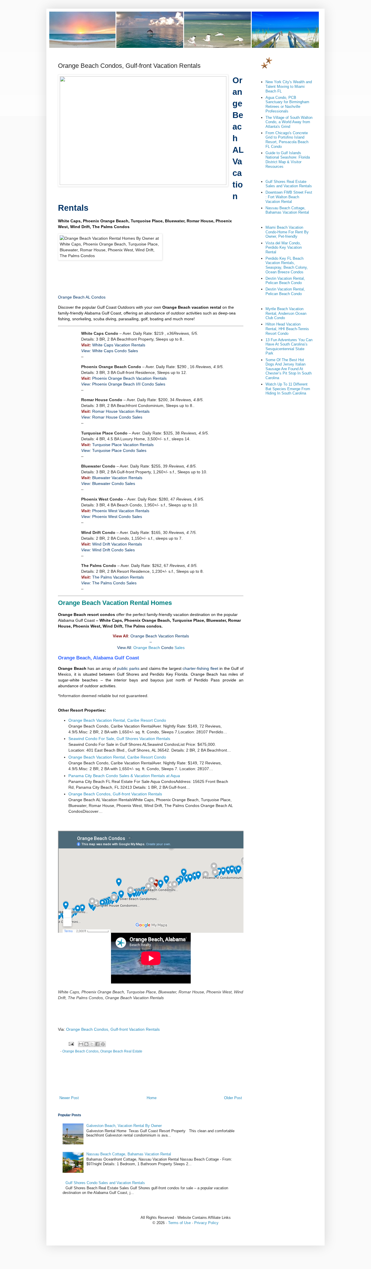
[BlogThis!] (86, 1044)
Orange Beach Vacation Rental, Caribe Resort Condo (117, 720)
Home (152, 1098)
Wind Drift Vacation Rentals (117, 544)
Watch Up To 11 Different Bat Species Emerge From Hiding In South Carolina (287, 388)
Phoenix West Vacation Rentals (120, 510)
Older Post (233, 1098)
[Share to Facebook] (97, 1044)
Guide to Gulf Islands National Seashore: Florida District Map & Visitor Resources (287, 160)
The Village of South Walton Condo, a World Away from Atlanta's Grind (288, 122)
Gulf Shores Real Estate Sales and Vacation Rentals (288, 183)
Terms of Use (179, 1223)
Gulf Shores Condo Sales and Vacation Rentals (105, 1183)
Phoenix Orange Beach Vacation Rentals (129, 378)
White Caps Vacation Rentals (118, 345)
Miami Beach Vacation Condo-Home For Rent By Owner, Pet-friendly (287, 232)
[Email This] (81, 1044)
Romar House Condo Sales (117, 417)
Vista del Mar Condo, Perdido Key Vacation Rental (283, 247)
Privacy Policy (206, 1223)
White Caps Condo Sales (115, 350)
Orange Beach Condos (80, 1051)
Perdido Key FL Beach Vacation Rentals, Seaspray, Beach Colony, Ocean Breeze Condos (286, 265)
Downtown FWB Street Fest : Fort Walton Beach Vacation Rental (288, 196)
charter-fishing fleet (200, 668)
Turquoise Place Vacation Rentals (123, 444)
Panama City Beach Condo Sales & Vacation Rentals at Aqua (124, 775)
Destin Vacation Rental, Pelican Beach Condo (285, 280)
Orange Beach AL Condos (82, 297)
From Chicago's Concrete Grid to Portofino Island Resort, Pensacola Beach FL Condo (286, 140)
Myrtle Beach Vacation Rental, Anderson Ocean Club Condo (285, 313)
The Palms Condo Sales (114, 583)
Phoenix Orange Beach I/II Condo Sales (128, 384)
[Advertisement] (120, 276)
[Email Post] (71, 1044)
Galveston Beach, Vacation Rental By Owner (124, 1125)
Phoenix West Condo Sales (117, 516)
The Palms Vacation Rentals (118, 577)
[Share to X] (92, 1044)
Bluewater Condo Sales (113, 483)
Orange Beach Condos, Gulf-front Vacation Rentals (115, 794)
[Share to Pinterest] (103, 1044)
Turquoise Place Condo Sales (119, 450)
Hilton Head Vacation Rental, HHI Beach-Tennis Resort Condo (287, 328)
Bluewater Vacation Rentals (117, 477)
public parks (128, 668)
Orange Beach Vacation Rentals (159, 636)
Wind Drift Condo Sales (113, 550)
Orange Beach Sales (159, 647)
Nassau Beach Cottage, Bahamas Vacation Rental (128, 1154)
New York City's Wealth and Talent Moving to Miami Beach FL (288, 86)
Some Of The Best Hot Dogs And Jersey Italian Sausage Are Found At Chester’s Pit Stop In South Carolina (288, 369)
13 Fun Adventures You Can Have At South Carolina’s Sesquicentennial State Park (288, 347)
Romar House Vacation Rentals (121, 411)
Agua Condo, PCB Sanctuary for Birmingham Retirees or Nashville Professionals (287, 104)
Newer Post (69, 1098)
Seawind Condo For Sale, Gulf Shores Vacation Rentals (119, 738)
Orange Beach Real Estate (121, 1051)
